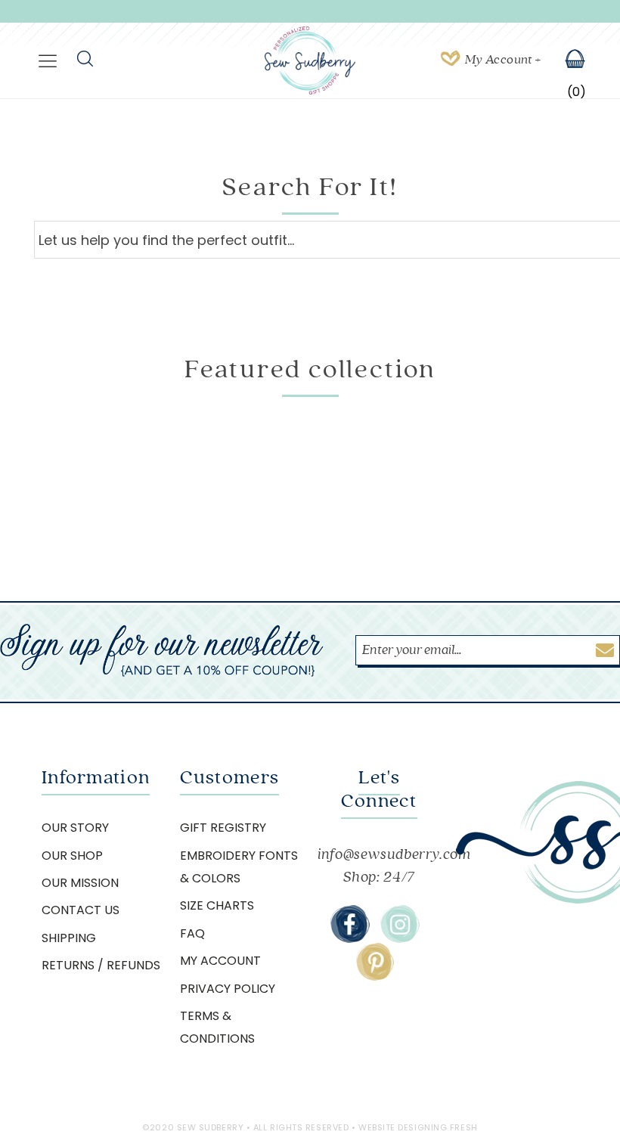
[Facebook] (350, 924)
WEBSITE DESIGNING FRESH (418, 1127)
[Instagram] (400, 924)
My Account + (503, 59)
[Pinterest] (375, 962)
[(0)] (565, 60)
